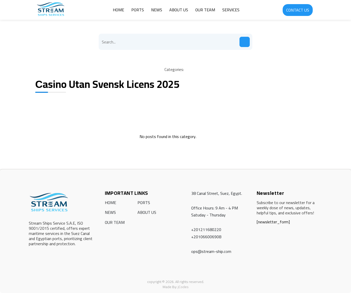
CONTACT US (297, 10)
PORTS (137, 10)
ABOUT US (178, 10)
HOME (118, 10)
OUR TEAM (205, 10)
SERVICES (230, 10)
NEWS (156, 10)
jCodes (183, 286)
